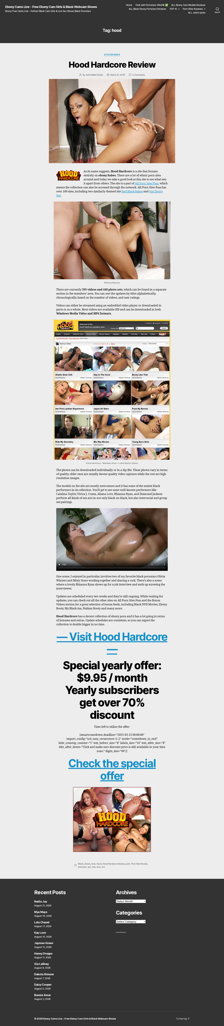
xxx (103, 867)
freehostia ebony (118, 932)
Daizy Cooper (43, 984)
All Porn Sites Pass (146, 183)
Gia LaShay (41, 964)
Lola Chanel (41, 922)
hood (99, 863)
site (94, 867)
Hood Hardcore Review (112, 65)
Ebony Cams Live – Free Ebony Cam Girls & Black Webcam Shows (79, 1018)
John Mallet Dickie (94, 75)
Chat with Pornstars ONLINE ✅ (151, 5)
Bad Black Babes (132, 191)
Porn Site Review (139, 863)
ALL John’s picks (196, 12)
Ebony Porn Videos (123, 932)
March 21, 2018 (117, 75)
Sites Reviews (112, 54)
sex (89, 867)
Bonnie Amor (42, 995)
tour (98, 867)
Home (129, 5)
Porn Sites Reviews (193, 9)
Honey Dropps (43, 953)
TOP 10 (173, 9)
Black (80, 863)
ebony (87, 863)
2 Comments (138, 75)
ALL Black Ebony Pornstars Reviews (147, 9)
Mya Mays (40, 912)
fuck (93, 863)
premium (82, 867)
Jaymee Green (43, 943)
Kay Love (40, 932)
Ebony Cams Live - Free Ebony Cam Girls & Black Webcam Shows (51, 6)
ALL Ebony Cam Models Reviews (188, 5)
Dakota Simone (44, 974)
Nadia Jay (40, 901)
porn (128, 863)
